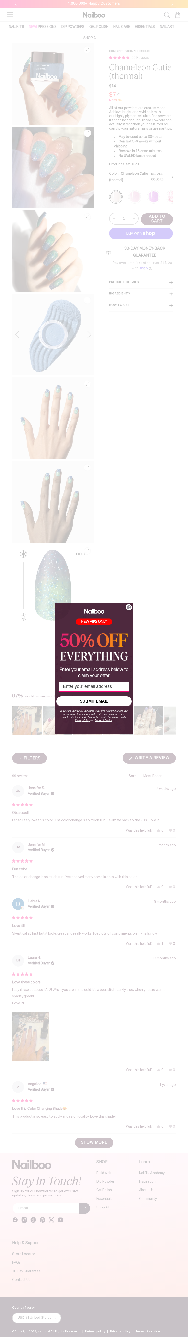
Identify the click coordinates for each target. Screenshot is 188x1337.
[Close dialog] (128, 607)
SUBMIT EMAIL (94, 701)
